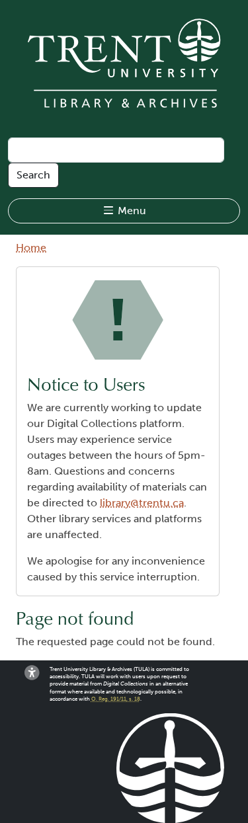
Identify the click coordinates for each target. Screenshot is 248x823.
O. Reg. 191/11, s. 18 (115, 699)
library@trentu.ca (142, 502)
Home (31, 247)
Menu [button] (130, 210)
